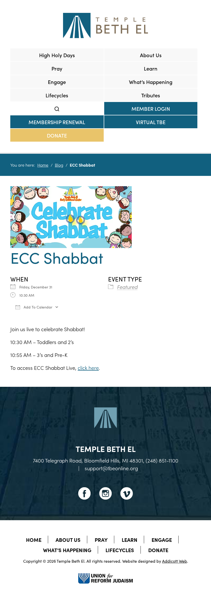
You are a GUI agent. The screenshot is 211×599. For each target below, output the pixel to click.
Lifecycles (57, 95)
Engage (57, 81)
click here (88, 367)
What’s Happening (150, 81)
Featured (127, 286)
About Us (151, 54)
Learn (150, 68)
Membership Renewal (57, 121)
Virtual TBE (150, 121)
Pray (56, 68)
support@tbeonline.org (111, 468)
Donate (57, 135)
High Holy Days (57, 54)
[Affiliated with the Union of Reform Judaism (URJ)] (105, 573)
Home (42, 165)
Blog (59, 165)
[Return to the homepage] (105, 25)
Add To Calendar (37, 307)
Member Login (150, 108)
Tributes (150, 95)
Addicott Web (174, 561)
